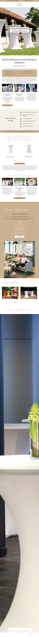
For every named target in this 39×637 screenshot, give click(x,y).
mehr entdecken (19, 236)
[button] (14, 160)
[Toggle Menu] (2, 4)
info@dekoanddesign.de (30, 0)
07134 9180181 (13, 0)
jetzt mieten (19, 34)
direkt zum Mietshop (7, 105)
